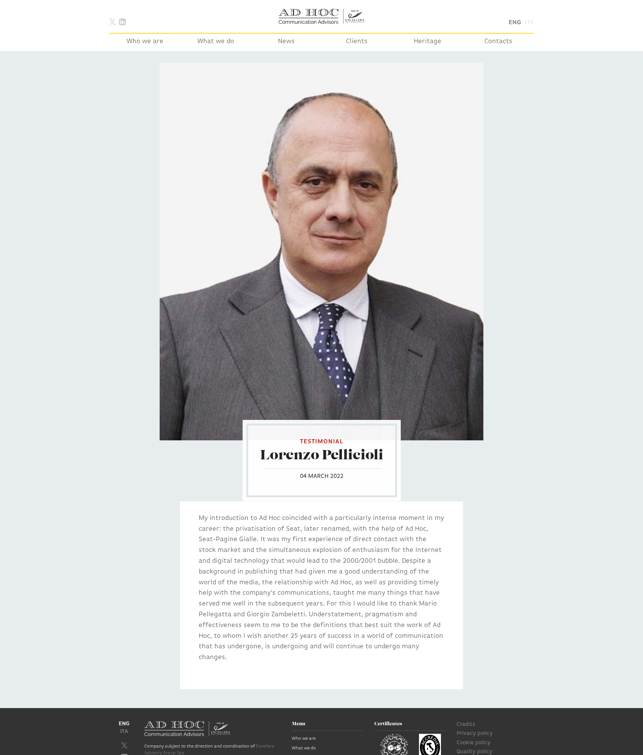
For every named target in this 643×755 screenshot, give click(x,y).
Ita (529, 23)
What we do (215, 41)
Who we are (145, 41)
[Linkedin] (122, 21)
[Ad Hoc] (321, 16)
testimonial (321, 442)
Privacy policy (475, 733)
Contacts (498, 41)
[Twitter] (112, 21)
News (286, 41)
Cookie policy (473, 743)
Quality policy (474, 752)
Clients (357, 41)
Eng (515, 23)
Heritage (427, 41)
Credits (466, 724)
